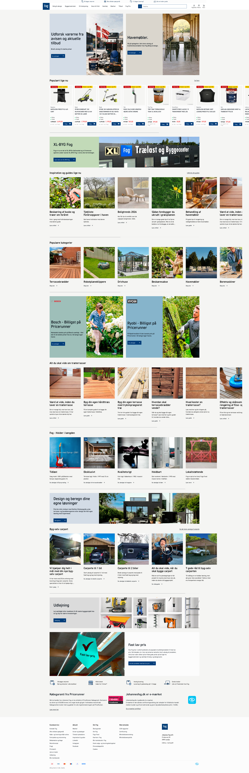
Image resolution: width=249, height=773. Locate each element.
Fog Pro (128, 6)
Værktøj (105, 6)
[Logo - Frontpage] (46, 6)
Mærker (113, 6)
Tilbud (121, 6)
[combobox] (164, 6)
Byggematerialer (70, 6)
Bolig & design (57, 6)
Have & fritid (95, 6)
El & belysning (83, 6)
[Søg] (140, 6)
